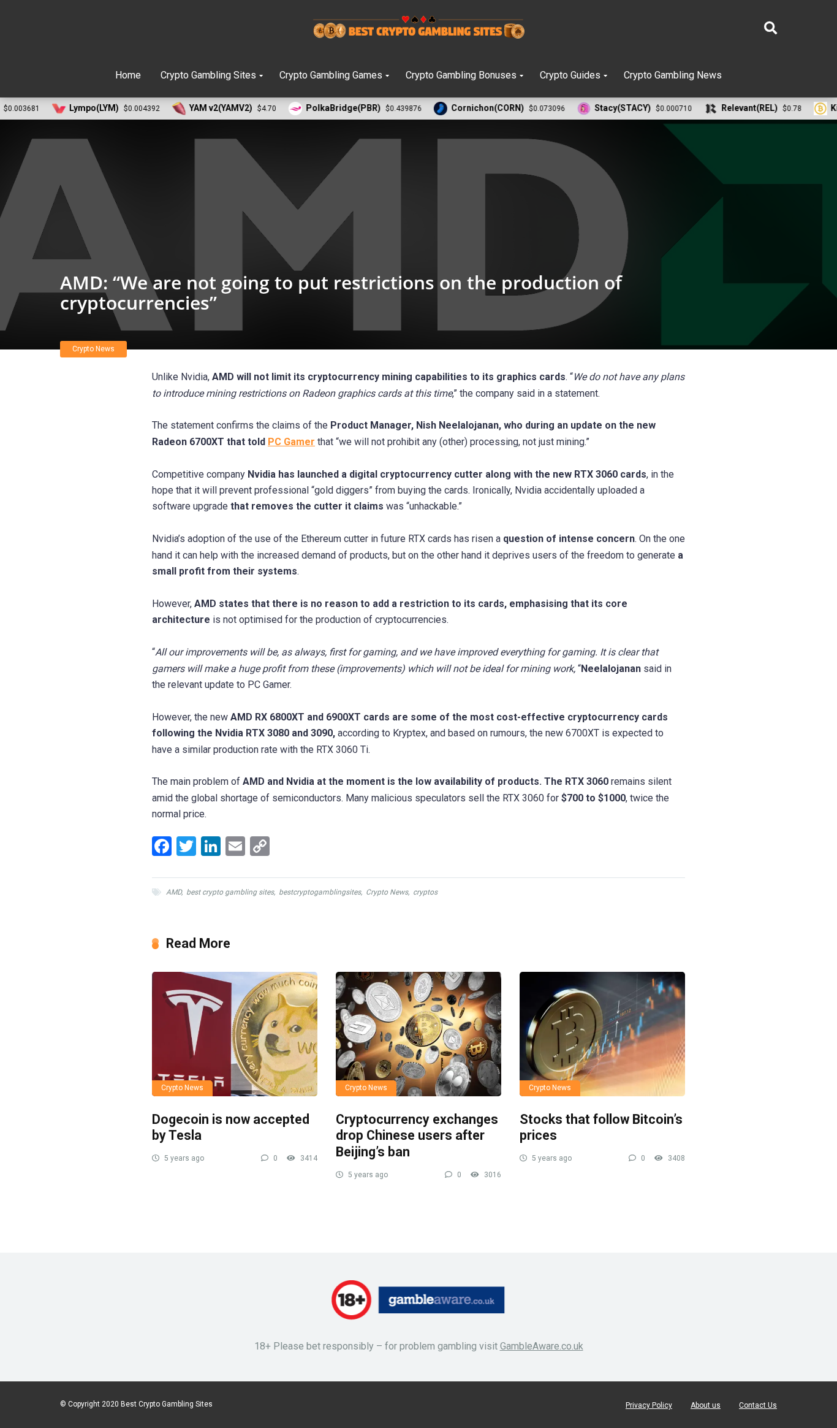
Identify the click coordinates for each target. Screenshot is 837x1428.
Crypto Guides (570, 75)
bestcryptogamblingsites (320, 892)
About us (706, 1405)
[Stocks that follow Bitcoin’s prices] (602, 1034)
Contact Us (758, 1405)
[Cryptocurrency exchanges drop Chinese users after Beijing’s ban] (418, 1034)
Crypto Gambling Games (330, 75)
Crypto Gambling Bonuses (461, 75)
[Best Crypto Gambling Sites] (419, 27)
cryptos (425, 892)
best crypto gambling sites (230, 892)
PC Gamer (291, 442)
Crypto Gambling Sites (208, 75)
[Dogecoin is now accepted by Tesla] (234, 1034)
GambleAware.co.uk (541, 1346)
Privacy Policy (649, 1405)
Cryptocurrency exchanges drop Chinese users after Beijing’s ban (417, 1135)
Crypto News (93, 349)
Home (128, 75)
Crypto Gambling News (673, 75)
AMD (173, 892)
